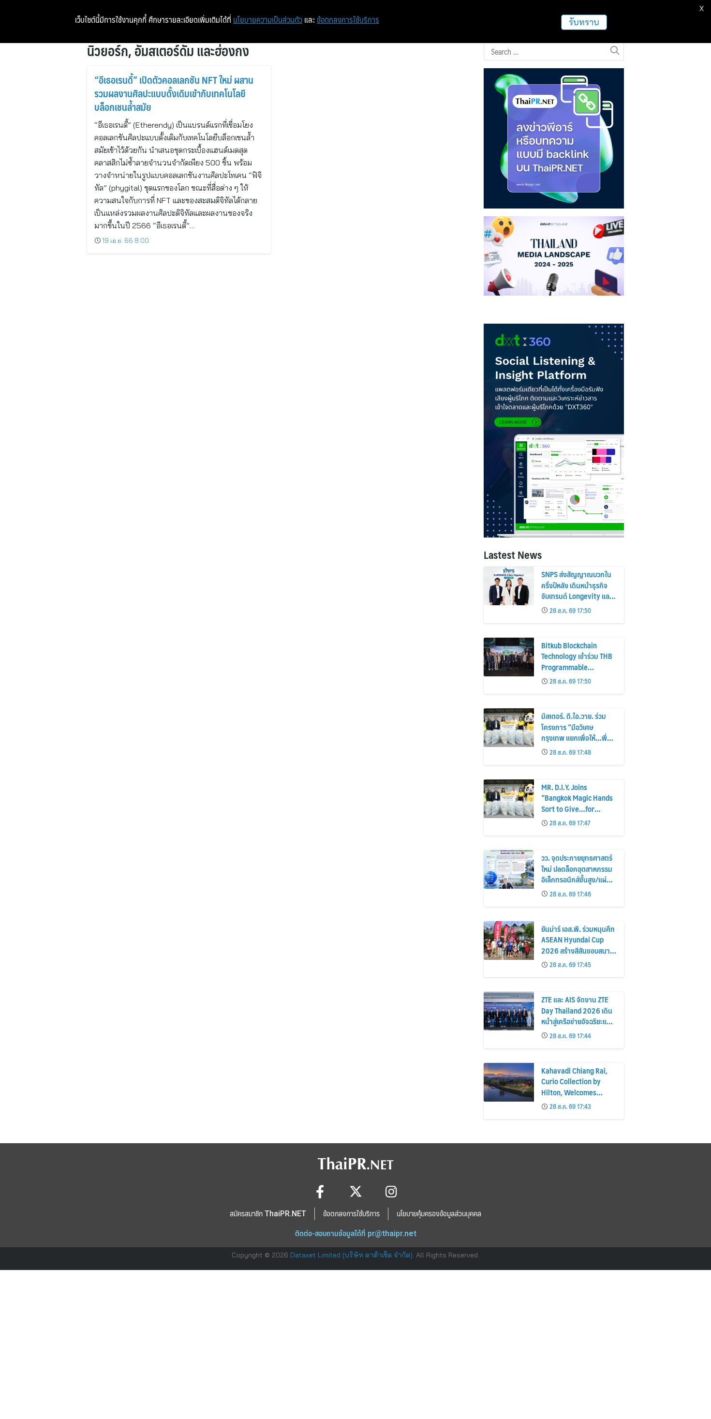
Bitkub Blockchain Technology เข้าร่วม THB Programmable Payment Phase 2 (576, 661)
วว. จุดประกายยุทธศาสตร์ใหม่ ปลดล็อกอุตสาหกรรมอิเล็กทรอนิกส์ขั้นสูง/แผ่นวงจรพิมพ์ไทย (576, 873)
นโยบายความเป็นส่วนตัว (267, 20)
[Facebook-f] (319, 1191)
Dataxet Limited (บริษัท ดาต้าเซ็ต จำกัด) (351, 1255)
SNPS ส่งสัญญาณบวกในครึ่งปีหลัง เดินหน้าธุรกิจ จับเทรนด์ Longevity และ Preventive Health (576, 590)
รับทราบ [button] (584, 22)
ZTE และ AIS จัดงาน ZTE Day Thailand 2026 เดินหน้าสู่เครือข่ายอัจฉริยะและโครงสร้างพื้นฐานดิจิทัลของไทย (577, 1021)
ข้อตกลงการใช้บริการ (348, 20)
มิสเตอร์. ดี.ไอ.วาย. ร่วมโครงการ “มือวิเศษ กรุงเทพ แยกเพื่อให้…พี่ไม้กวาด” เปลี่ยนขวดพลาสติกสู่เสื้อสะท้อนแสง (575, 737)
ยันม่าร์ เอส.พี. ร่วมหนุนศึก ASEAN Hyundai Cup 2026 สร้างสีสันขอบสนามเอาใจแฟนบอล (578, 945)
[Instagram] (391, 1191)
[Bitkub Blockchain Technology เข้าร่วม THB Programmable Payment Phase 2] (509, 657)
